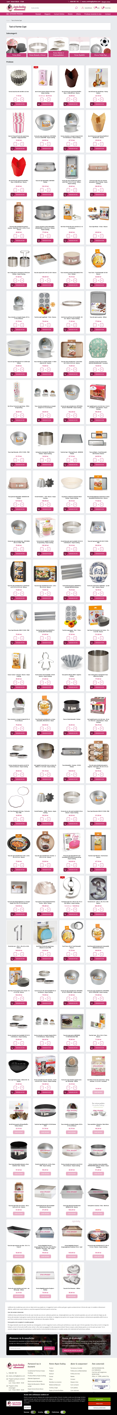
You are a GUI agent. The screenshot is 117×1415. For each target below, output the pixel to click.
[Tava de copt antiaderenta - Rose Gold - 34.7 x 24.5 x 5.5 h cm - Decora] (72, 348)
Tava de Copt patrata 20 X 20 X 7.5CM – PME (98, 541)
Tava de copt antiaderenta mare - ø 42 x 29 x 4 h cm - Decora (45, 586)
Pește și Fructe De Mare (56, 1390)
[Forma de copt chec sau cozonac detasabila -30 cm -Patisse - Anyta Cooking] (98, 167)
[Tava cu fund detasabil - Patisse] (72, 705)
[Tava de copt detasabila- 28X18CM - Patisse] (45, 167)
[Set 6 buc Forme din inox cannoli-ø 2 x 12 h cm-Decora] (72, 213)
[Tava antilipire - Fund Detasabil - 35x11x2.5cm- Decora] (98, 438)
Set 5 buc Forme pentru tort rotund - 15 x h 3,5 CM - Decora (18, 991)
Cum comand (75, 1385)
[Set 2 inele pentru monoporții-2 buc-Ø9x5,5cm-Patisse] (98, 661)
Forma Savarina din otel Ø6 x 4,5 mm (19, 91)
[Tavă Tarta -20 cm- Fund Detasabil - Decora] (72, 932)
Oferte (78, 14)
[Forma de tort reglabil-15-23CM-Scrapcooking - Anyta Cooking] (45, 527)
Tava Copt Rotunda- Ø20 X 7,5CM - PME (18, 630)
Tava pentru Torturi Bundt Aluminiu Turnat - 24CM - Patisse (45, 902)
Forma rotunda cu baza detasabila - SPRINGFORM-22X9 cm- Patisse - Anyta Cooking (98, 1165)
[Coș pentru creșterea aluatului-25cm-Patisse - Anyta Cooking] (72, 483)
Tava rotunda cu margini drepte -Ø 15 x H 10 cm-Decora (18, 317)
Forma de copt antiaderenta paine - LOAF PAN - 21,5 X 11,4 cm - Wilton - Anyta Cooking (71, 182)
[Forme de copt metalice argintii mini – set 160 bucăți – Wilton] (72, 1066)
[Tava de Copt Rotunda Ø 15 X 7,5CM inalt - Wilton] (19, 348)
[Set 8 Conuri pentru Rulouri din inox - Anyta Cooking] (45, 78)
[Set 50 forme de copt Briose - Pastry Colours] (98, 78)
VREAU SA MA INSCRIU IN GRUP (73, 1350)
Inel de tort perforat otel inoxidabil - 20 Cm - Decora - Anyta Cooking (71, 317)
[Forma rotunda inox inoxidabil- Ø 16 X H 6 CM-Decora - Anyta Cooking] (19, 1021)
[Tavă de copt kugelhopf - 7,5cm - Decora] (45, 303)
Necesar (26, 1412)
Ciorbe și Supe (53, 1388)
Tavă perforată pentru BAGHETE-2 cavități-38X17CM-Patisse (45, 630)
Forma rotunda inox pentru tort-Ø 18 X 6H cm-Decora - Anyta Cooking (71, 1164)
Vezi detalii (27, 1407)
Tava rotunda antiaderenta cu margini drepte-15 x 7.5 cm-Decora (45, 406)
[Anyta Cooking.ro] (14, 1403)
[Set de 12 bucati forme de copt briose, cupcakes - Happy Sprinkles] (19, 122)
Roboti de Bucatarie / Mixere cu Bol (36, 1385)
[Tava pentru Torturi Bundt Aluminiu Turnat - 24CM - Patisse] (45, 888)
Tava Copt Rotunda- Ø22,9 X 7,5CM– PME (98, 811)
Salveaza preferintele (99, 1408)
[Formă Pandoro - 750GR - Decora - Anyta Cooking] (45, 797)
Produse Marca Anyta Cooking (37, 1376)
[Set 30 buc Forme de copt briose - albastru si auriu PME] (45, 932)
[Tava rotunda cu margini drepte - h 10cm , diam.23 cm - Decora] (45, 348)
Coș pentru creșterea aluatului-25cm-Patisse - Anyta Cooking (72, 497)
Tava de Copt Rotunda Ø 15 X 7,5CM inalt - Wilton (19, 362)
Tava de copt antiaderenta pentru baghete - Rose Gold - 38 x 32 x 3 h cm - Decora (98, 766)
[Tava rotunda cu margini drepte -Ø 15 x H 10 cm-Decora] (19, 303)
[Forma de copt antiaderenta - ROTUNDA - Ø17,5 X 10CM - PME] (19, 527)
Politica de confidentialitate (79, 1371)
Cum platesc (74, 1388)
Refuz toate (99, 1403)
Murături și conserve (55, 1382)
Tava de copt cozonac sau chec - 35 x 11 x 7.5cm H (19, 1246)
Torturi (51, 1368)
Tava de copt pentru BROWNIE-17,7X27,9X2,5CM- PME (71, 1036)
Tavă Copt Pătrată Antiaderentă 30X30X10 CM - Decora (72, 1206)
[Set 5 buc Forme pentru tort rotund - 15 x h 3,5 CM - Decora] (19, 977)
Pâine (50, 1379)
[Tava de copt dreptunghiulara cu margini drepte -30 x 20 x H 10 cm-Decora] (19, 888)
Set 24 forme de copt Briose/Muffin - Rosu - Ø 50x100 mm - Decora (19, 181)
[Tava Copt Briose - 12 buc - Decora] (98, 213)
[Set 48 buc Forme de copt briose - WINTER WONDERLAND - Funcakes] (98, 348)
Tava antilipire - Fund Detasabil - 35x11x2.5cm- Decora (98, 452)
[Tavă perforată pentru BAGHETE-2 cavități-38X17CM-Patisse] (45, 616)
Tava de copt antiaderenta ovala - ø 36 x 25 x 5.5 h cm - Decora (19, 856)
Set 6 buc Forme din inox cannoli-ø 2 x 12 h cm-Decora (72, 227)
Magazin (47, 14)
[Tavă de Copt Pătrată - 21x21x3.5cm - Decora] (98, 842)
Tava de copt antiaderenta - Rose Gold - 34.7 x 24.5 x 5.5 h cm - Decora (71, 362)
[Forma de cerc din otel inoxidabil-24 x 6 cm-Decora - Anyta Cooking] (45, 977)
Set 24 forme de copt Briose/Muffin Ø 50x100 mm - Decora (98, 136)
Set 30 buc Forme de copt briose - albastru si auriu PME (45, 946)
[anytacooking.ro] (15, 1365)
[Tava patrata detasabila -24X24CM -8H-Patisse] (19, 483)
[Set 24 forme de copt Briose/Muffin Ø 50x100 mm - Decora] (98, 122)
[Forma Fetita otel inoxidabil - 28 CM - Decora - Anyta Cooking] (45, 661)
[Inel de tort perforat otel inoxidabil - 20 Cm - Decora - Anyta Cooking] (72, 303)
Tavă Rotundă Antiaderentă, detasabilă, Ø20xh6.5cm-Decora (98, 946)
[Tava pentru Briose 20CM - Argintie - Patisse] (72, 661)
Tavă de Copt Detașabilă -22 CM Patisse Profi (45, 1125)
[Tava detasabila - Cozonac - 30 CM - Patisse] (72, 751)
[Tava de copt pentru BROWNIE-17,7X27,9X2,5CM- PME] (72, 1021)
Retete (70, 14)
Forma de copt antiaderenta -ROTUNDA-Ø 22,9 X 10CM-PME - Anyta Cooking (72, 406)
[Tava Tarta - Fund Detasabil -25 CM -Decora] (98, 259)
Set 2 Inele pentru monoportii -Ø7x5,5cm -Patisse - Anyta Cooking (19, 273)
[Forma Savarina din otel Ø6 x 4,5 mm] (19, 78)
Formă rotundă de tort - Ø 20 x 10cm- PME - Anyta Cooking (45, 1164)
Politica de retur (75, 1374)
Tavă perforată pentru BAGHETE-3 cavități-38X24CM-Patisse (72, 586)
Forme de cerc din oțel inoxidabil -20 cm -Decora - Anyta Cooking (72, 811)
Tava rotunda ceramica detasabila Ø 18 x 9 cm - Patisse (72, 273)
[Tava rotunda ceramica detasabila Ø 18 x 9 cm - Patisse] (72, 259)
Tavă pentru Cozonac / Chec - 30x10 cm (98, 1205)
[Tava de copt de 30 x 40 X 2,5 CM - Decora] (45, 259)
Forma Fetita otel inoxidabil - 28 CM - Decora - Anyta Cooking (45, 675)
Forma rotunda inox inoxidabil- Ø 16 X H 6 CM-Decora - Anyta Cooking (19, 1036)
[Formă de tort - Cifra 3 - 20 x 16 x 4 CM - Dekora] (98, 888)
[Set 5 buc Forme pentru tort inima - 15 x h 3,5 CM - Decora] (98, 616)
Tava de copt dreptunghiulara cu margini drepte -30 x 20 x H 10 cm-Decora (19, 902)
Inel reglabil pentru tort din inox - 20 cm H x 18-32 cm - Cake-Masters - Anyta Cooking (98, 720)
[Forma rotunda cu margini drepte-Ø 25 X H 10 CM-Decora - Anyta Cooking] (45, 1021)
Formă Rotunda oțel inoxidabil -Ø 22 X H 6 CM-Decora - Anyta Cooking (72, 541)
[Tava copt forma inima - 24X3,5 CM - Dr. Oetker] (19, 1066)
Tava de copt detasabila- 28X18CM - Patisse (45, 181)
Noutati (38, 14)
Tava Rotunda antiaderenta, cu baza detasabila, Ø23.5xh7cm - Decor (45, 719)
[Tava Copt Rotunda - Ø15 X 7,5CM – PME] (19, 438)
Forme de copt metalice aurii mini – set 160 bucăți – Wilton (18, 1289)
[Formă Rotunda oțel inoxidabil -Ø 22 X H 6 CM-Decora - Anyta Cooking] (72, 527)
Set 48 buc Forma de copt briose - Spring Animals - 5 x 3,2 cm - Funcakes (98, 1080)
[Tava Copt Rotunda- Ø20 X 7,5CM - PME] (19, 616)
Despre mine (74, 1382)
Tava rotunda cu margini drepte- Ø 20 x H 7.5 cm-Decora (71, 1125)
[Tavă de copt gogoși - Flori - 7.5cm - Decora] (72, 616)
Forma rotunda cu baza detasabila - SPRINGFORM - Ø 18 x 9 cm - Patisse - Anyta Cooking (45, 228)
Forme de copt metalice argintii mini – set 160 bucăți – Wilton (71, 1080)
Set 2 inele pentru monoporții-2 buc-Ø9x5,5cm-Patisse (98, 675)
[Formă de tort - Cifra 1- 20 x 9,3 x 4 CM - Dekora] (19, 932)
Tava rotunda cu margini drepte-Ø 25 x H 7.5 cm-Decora (19, 719)
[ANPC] (101, 1381)
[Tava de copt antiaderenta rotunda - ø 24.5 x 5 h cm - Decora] (45, 842)
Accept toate (99, 1399)
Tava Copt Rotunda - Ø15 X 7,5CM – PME (18, 452)
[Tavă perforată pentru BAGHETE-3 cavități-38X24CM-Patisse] (72, 572)
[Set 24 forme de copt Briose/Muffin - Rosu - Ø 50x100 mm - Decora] (19, 167)
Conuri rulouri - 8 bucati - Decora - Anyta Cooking (19, 675)
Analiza (40, 1412)
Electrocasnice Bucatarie (35, 1381)
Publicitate (55, 1412)
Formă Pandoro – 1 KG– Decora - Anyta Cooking (45, 497)
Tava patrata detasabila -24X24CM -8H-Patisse (18, 497)
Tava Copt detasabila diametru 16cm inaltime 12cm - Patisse (19, 1164)
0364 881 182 (13, 1373)
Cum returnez (75, 1390)
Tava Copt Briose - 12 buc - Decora (98, 226)
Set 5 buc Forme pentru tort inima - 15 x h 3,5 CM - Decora (98, 630)
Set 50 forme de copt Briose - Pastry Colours (98, 92)
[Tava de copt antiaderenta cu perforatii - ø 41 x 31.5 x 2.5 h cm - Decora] (19, 572)
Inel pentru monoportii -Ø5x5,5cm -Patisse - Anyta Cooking (45, 452)
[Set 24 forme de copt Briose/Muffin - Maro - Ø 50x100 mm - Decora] (72, 78)
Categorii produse (16, 14)
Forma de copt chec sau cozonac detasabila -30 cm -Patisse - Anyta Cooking (98, 182)
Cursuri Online (59, 14)
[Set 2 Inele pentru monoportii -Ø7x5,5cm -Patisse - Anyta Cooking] (19, 259)
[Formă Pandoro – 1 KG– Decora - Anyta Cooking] (45, 483)
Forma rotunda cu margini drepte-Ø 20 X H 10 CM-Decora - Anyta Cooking (72, 136)
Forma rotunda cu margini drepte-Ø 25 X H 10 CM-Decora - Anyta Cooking (45, 1036)
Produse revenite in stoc (93, 14)
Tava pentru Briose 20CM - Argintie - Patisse (72, 675)
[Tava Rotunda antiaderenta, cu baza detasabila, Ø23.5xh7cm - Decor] (45, 705)
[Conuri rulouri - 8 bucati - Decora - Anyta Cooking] (19, 661)
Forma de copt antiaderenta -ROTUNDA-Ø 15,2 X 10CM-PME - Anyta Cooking (72, 991)
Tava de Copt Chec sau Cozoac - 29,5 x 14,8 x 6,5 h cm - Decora (19, 1206)
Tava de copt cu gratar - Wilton (98, 317)
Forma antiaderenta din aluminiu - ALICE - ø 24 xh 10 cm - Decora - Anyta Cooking (45, 1080)
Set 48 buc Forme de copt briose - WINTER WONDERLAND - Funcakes (98, 362)
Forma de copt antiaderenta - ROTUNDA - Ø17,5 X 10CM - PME (19, 541)
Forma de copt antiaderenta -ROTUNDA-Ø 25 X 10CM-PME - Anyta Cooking (98, 991)
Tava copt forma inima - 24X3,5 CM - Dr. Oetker (18, 1080)
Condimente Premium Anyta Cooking (36, 1372)
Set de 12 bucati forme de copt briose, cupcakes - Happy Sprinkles (18, 136)
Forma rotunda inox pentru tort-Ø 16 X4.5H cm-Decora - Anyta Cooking (19, 765)
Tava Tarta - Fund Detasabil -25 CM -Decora (98, 273)
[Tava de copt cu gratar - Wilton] (98, 303)
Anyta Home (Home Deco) (35, 1389)
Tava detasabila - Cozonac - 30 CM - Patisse (71, 765)
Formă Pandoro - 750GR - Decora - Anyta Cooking (45, 811)
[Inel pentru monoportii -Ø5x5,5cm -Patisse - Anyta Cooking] (45, 438)
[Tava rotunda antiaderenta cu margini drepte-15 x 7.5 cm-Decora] (45, 392)
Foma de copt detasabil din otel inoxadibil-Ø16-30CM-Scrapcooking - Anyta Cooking (72, 857)
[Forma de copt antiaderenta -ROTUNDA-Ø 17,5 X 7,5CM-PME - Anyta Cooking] (45, 122)
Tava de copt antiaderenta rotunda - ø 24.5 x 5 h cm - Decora (45, 856)
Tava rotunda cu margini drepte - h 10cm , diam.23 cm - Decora (45, 362)
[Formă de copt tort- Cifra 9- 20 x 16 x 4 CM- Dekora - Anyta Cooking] (72, 888)
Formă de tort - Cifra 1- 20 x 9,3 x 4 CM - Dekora (18, 946)
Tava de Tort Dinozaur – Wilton (71, 1288)
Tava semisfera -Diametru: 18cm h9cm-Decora (98, 1125)
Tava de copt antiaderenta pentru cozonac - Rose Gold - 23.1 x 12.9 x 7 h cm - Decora (19, 228)
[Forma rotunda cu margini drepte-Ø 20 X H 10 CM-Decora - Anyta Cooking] (72, 122)
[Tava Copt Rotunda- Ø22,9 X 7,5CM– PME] (98, 797)
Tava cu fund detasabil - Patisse (71, 719)
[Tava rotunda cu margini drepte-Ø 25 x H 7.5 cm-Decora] (19, 705)
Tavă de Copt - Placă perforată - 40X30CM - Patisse (72, 452)
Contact (108, 14)
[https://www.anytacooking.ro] (16, 8)
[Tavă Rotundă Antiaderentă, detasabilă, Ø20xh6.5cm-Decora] (98, 932)
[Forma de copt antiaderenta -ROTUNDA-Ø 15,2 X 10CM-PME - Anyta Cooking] (72, 977)
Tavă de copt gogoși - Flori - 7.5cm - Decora (71, 630)
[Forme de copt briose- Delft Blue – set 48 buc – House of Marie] (98, 572)
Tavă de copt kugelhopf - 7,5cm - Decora (45, 317)
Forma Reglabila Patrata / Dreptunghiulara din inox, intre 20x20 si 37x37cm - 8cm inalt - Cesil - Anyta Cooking (45, 1248)
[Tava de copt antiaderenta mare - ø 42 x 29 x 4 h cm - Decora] (45, 572)
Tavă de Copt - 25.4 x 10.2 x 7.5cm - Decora (98, 1036)
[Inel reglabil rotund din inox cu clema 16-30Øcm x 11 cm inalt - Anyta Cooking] (45, 751)
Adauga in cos (20, 104)
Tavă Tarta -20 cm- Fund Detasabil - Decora (71, 946)
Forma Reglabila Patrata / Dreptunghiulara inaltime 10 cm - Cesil (71, 1246)
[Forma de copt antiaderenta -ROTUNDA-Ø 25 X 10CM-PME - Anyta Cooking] (98, 977)
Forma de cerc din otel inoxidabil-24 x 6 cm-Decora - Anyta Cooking (45, 991)
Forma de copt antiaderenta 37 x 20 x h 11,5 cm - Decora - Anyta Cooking (98, 1246)
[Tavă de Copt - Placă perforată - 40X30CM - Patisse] (72, 438)
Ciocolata (30, 1392)
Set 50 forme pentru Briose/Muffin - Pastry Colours (18, 1125)
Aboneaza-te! (49, 1348)
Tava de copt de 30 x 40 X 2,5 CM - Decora (45, 272)
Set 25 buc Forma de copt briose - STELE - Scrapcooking (19, 406)
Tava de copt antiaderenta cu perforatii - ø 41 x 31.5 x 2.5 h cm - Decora (19, 586)
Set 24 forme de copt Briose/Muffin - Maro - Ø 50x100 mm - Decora (72, 92)
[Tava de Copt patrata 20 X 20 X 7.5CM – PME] (98, 527)
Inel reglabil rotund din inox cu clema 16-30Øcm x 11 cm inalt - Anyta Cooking (45, 765)
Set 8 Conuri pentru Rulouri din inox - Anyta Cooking (45, 92)
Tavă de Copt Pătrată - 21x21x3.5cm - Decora (98, 856)
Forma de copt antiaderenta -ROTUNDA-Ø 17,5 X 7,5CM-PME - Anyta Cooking (45, 136)
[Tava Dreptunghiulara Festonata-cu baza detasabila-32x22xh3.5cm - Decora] (98, 483)
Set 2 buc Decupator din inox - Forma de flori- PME (19, 811)
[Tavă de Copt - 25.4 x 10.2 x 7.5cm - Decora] (98, 1021)
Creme (51, 1376)
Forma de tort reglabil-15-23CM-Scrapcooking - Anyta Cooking (45, 541)
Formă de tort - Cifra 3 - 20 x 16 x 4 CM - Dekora (98, 902)
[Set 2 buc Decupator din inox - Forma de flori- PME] (19, 797)
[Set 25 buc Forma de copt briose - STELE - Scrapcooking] (19, 392)
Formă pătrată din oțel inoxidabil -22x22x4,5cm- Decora (45, 1206)
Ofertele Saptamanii (34, 1378)
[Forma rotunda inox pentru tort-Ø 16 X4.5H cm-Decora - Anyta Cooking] (19, 751)
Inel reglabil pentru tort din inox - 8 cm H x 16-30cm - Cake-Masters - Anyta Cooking (98, 407)
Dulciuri (51, 1374)
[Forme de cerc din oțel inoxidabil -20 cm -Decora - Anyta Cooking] (72, 797)
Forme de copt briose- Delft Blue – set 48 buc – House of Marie (98, 586)
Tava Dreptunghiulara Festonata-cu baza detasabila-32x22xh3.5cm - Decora (98, 497)
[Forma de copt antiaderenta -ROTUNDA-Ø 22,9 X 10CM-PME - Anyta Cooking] (72, 392)
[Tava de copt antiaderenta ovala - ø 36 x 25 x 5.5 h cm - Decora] (19, 842)
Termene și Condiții (76, 1368)
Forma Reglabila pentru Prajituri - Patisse (45, 1289)
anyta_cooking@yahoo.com (17, 1376)
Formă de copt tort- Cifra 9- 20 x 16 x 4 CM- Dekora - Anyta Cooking (71, 902)
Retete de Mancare (54, 1385)
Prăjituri (51, 1371)
